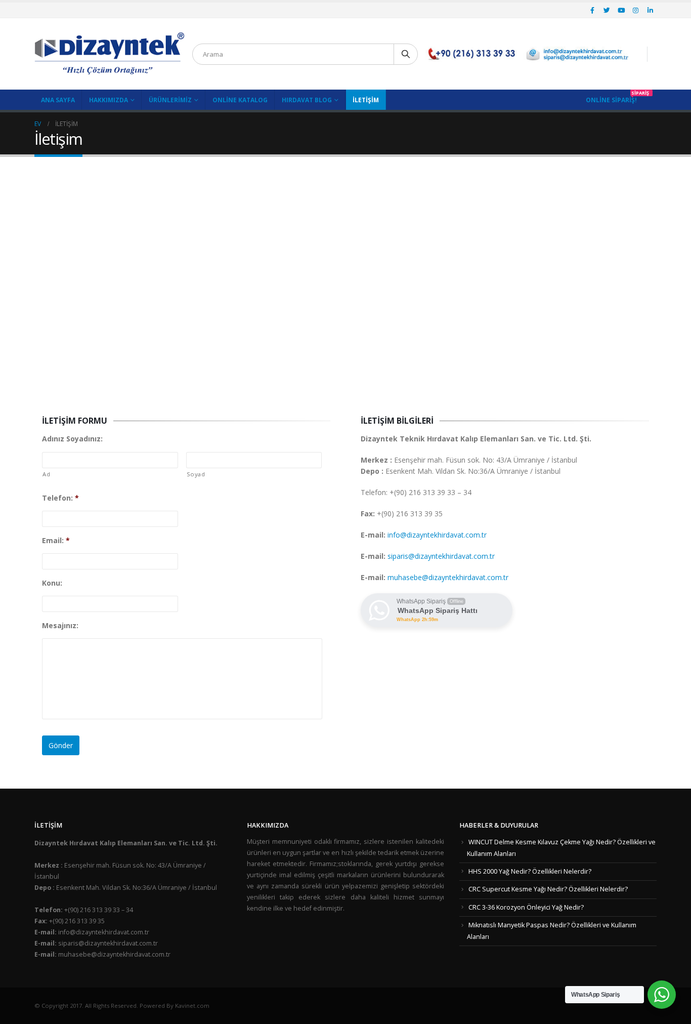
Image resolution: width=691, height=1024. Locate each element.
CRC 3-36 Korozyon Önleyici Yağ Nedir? (526, 907)
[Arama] (405, 54)
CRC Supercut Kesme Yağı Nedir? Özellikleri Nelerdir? (548, 889)
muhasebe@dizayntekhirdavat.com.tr (447, 577)
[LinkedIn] (650, 10)
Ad (46, 474)
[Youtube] (621, 10)
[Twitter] (607, 10)
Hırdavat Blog (307, 100)
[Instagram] (635, 10)
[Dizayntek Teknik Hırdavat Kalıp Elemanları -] (109, 54)
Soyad (196, 474)
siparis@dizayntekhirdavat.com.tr (441, 556)
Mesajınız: (60, 625)
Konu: (52, 583)
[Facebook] (592, 10)
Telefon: (60, 498)
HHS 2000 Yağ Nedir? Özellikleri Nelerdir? (529, 871)
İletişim (366, 100)
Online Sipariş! (611, 100)
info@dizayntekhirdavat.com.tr (437, 535)
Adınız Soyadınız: (72, 438)
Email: (56, 540)
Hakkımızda (108, 100)
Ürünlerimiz (170, 100)
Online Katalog (240, 100)
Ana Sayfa (58, 100)
